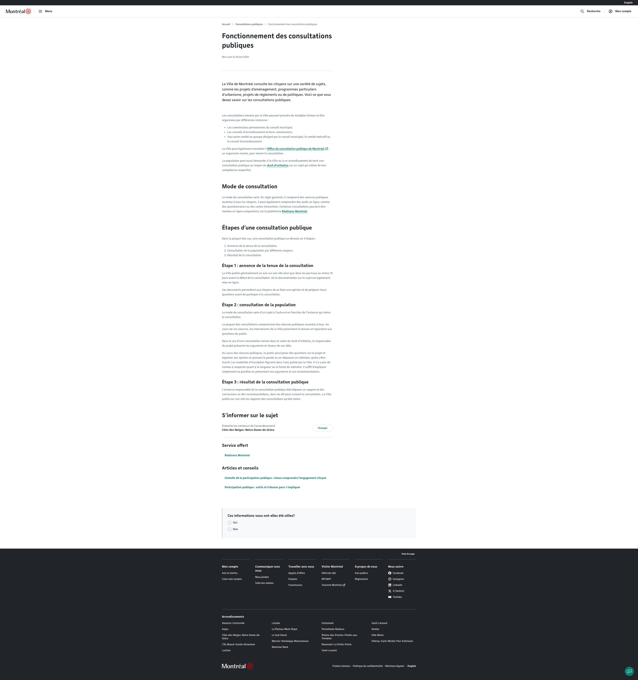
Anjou (225, 629)
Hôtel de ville (329, 573)
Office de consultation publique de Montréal (295, 148)
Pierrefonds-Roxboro (333, 629)
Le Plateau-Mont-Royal (284, 629)
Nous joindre (262, 577)
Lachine (226, 650)
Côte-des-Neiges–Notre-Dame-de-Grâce (241, 637)
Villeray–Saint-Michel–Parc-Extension (392, 641)
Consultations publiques (249, 24)
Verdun (375, 629)
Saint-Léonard (379, 623)
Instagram (398, 579)
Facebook (398, 573)
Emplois (292, 579)
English (628, 2)
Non (235, 529)
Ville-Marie (378, 635)
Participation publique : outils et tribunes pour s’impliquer (262, 487)
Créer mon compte (232, 579)
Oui (235, 522)
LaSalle (276, 623)
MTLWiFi (326, 579)
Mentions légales (394, 666)
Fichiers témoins (341, 666)
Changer (322, 428)
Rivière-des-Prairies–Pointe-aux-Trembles (340, 637)
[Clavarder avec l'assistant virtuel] (629, 671)
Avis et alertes (230, 573)
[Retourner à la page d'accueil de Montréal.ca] (18, 11)
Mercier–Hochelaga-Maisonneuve (290, 641)
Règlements (361, 579)
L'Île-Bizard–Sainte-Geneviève (238, 644)
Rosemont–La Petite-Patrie (337, 644)
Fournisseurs (295, 585)
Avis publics (361, 573)
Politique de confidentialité (368, 666)
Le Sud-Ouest (279, 635)
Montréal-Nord (280, 647)
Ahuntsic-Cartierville (233, 623)
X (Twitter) (398, 591)
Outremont (328, 623)
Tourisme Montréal (332, 585)
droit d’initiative (277, 165)
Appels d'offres (296, 573)
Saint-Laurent (329, 650)
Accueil (226, 24)
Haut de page (408, 554)
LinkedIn (397, 585)
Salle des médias (264, 583)
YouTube (397, 597)
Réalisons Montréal (294, 211)
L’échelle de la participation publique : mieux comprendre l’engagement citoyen (275, 478)
